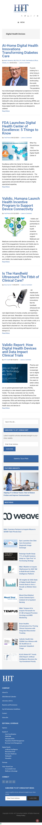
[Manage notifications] (37, 820)
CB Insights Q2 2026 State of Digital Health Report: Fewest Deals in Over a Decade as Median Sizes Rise (28, 584)
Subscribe (5, 717)
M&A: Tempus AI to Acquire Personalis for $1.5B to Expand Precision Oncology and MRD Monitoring (28, 613)
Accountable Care (10, 769)
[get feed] (22, 16)
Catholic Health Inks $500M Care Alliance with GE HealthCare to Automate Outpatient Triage (28, 643)
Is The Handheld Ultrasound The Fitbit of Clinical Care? (20, 277)
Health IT (5, 732)
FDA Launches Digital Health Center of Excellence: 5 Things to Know (20, 128)
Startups (4, 762)
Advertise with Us (7, 701)
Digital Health (6, 747)
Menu (22, 22)
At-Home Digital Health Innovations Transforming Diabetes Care (20, 51)
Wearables (8, 758)
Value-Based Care (7, 766)
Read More (6, 111)
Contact (4, 713)
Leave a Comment (24, 63)
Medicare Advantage (11, 771)
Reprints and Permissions (9, 705)
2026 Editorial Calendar (9, 696)
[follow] (25, 16)
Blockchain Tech (10, 751)
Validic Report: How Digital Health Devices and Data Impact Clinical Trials (19, 350)
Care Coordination (10, 734)
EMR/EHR (8, 736)
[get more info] (38, 16)
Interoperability (10, 738)
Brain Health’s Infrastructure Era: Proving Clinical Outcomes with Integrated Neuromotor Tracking (28, 628)
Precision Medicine (11, 754)
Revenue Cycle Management (13, 743)
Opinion (4, 728)
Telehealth (8, 756)
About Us (5, 692)
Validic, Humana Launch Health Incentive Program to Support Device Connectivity (21, 203)
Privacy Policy (21, 815)
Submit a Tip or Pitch (21, 459)
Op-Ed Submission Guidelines (11, 709)
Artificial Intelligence (11, 749)
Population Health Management (14, 741)
